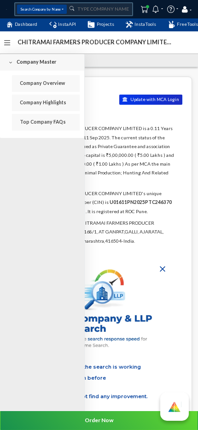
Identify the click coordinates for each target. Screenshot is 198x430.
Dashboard (26, 24)
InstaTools (145, 24)
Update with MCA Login (154, 99)
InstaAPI (67, 24)
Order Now (99, 420)
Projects (105, 24)
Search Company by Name (40, 9)
